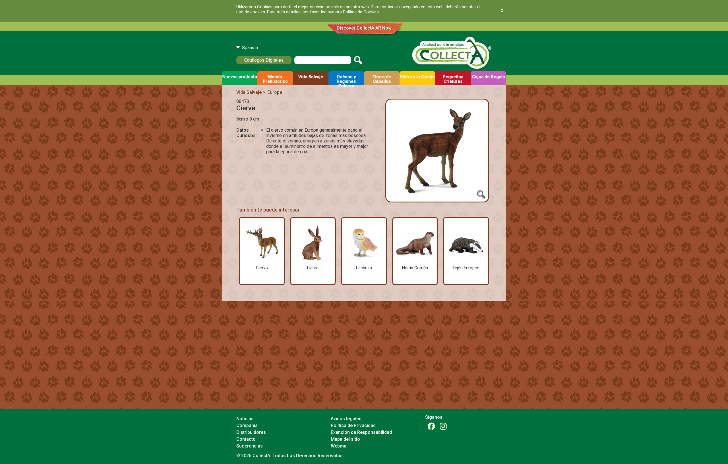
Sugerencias (249, 446)
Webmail (340, 446)
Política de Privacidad (353, 425)
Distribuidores (251, 432)
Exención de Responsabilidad (361, 432)
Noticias (245, 418)
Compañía (247, 425)
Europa (274, 92)
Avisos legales (346, 418)
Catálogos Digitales (264, 60)
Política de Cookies (361, 11)
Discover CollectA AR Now (364, 28)
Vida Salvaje (249, 92)
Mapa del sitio (345, 439)
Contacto (246, 439)
